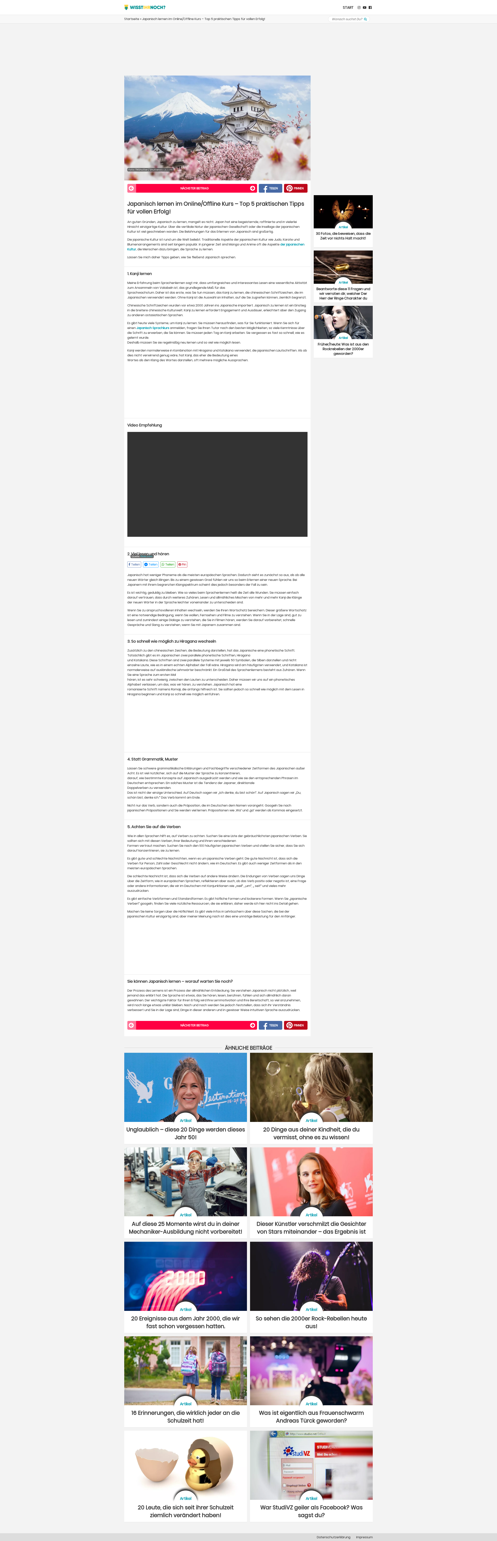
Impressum (364, 1537)
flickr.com (146, 556)
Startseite (131, 19)
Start (348, 7)
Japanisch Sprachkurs (152, 328)
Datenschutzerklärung (333, 1537)
